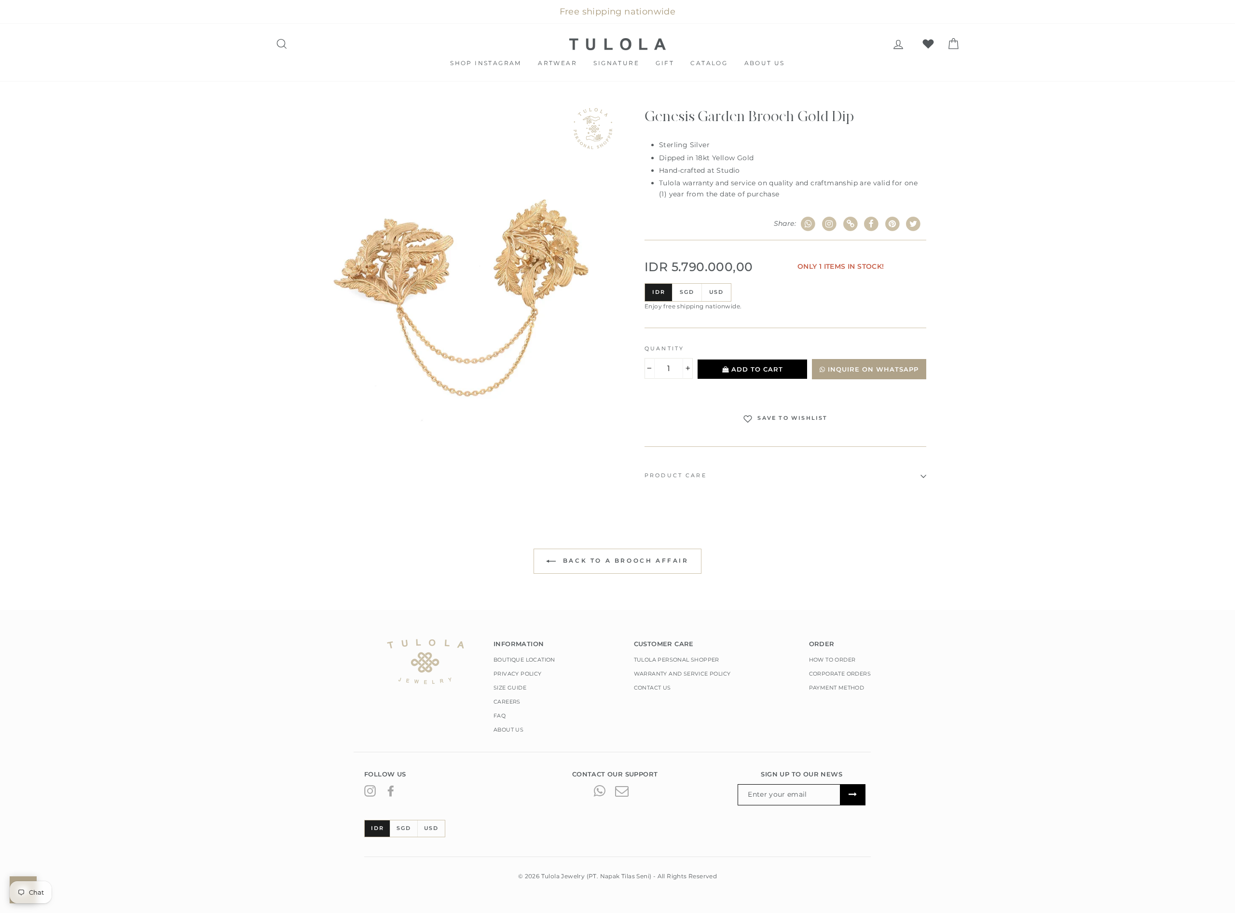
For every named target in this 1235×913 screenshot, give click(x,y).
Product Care (676, 475)
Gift (665, 63)
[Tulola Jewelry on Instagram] (370, 790)
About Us (764, 63)
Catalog (708, 63)
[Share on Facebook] (871, 224)
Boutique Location (524, 659)
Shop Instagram (485, 63)
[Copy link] (850, 224)
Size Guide (510, 687)
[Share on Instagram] (829, 224)
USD (716, 292)
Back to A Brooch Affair (624, 560)
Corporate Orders (840, 673)
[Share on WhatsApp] (808, 224)
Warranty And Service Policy (682, 673)
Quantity (664, 349)
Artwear (557, 63)
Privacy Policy (518, 673)
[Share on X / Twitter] (913, 224)
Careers (507, 701)
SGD (687, 292)
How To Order (832, 659)
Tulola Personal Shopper (676, 659)
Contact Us (652, 687)
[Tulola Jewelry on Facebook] (391, 790)
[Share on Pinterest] (892, 224)
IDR (658, 292)
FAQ (500, 715)
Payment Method (836, 687)
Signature (616, 63)
